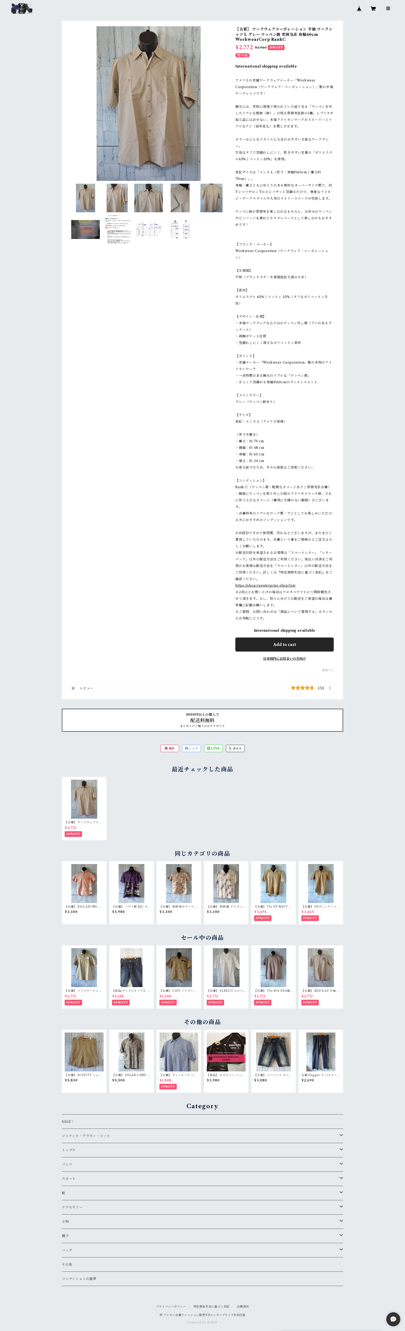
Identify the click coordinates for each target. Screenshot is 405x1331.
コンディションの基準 (79, 1279)
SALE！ (68, 1121)
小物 (65, 1221)
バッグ (67, 1250)
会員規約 (243, 1306)
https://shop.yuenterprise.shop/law (265, 585)
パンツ (67, 1164)
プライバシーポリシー (171, 1306)
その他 (67, 1264)
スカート (69, 1179)
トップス (68, 1150)
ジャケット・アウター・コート (86, 1136)
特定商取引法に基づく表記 (212, 1306)
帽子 (65, 1236)
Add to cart (284, 644)
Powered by (197, 1322)
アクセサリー (72, 1207)
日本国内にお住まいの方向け (284, 658)
